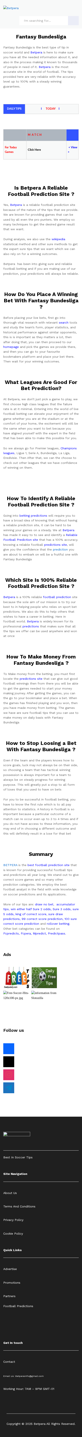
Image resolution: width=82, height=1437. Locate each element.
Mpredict (39, 933)
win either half (21, 909)
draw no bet (44, 904)
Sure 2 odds (42, 909)
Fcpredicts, (11, 933)
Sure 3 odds (62, 909)
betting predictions (33, 515)
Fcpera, (27, 933)
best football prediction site (49, 865)
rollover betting (58, 923)
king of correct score (31, 914)
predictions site (55, 544)
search (63, 322)
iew (75, 147)
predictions (31, 626)
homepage (11, 347)
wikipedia (58, 239)
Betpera (36, 52)
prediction (60, 549)
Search (73, 20)
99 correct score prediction (42, 919)
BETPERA (10, 865)
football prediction (57, 597)
